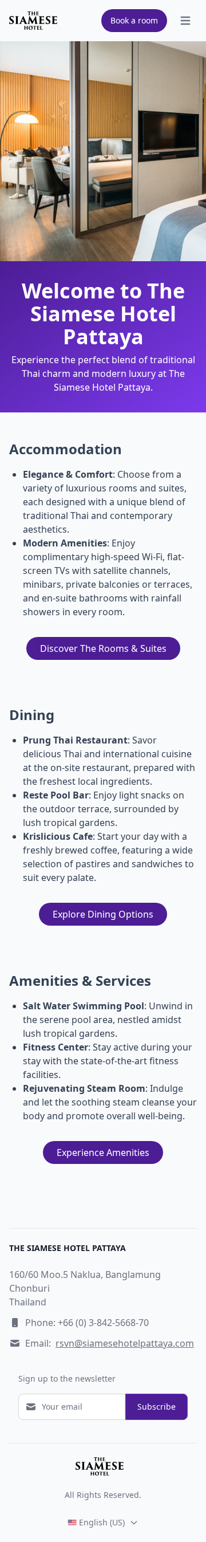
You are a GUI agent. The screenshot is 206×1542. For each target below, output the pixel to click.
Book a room (134, 20)
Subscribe (156, 1406)
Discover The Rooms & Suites (103, 648)
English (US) (102, 1522)
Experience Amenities (103, 1152)
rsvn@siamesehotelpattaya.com (125, 1343)
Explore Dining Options (103, 914)
